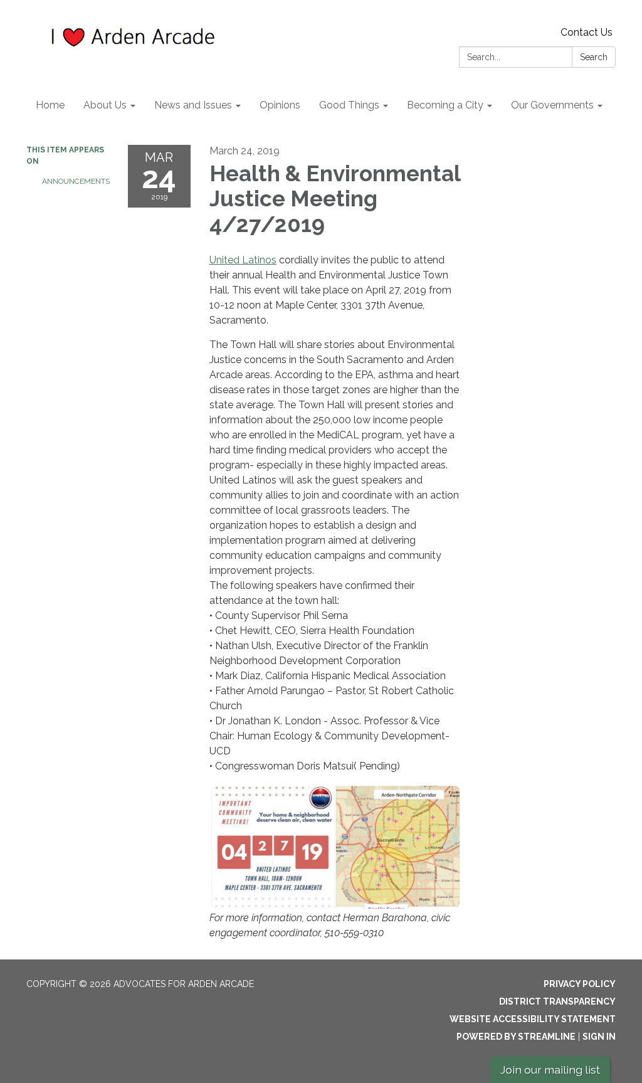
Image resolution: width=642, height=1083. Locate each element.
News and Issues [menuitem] (193, 105)
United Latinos (242, 260)
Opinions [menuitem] (280, 105)
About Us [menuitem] (105, 105)
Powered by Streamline (516, 1037)
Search (594, 57)
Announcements (75, 181)
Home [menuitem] (50, 105)
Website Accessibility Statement (533, 1019)
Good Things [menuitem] (349, 105)
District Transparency (557, 1001)
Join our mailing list (550, 1069)
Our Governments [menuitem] (552, 105)
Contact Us (586, 32)
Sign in (599, 1037)
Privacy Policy (580, 984)
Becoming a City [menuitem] (445, 105)
